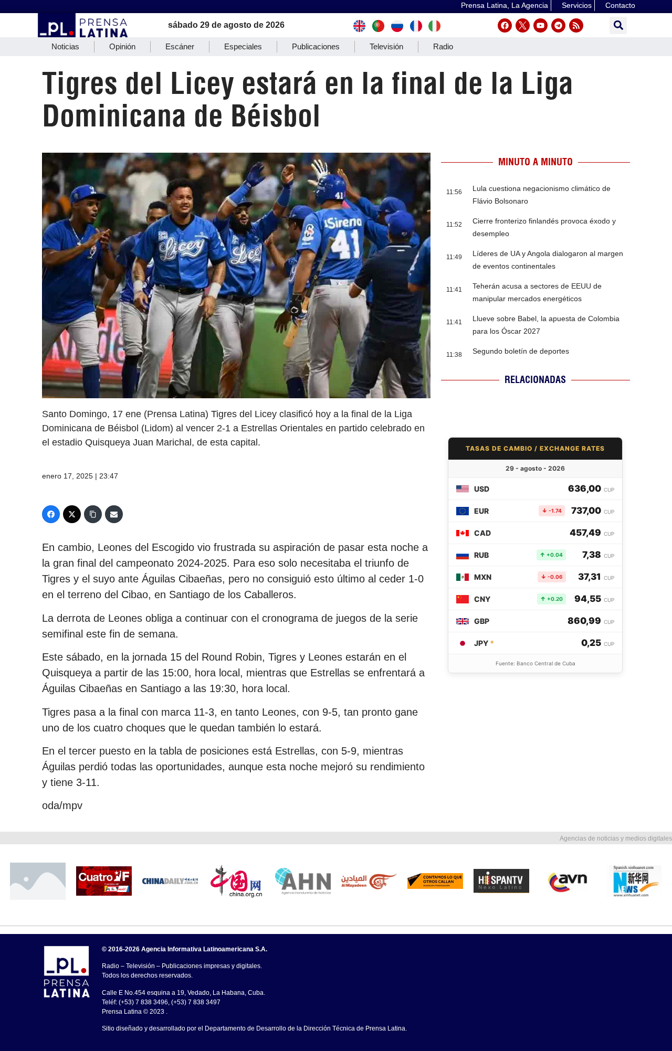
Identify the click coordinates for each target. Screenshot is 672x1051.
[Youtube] (540, 25)
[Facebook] (505, 25)
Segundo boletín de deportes (520, 351)
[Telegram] (558, 25)
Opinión (122, 46)
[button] (618, 25)
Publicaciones (316, 46)
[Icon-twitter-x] (523, 25)
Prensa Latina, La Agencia (504, 5)
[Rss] (576, 25)
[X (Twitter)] (72, 514)
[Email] (114, 514)
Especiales (243, 46)
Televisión (386, 46)
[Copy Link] (93, 514)
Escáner (179, 46)
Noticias (65, 46)
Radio (443, 46)
